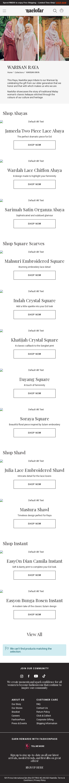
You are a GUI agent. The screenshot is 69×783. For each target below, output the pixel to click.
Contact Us (42, 708)
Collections (19, 72)
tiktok (43, 676)
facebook (28, 677)
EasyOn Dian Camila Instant (34, 561)
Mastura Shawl (34, 509)
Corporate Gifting (45, 719)
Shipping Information (46, 723)
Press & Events (19, 723)
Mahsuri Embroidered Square (34, 261)
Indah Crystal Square (34, 300)
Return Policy (43, 712)
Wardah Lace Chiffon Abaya (34, 170)
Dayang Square (34, 379)
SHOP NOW (61, 3)
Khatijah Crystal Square (34, 340)
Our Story (16, 704)
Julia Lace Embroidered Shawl (34, 470)
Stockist (16, 712)
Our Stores (17, 708)
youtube (35, 677)
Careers (16, 715)
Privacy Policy (40, 780)
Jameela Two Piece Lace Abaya (34, 131)
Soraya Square (34, 418)
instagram (21, 677)
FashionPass (18, 719)
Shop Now (34, 145)
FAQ (38, 704)
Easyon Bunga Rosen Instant (34, 600)
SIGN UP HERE (34, 767)
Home (10, 72)
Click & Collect (43, 715)
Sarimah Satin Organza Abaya (34, 209)
